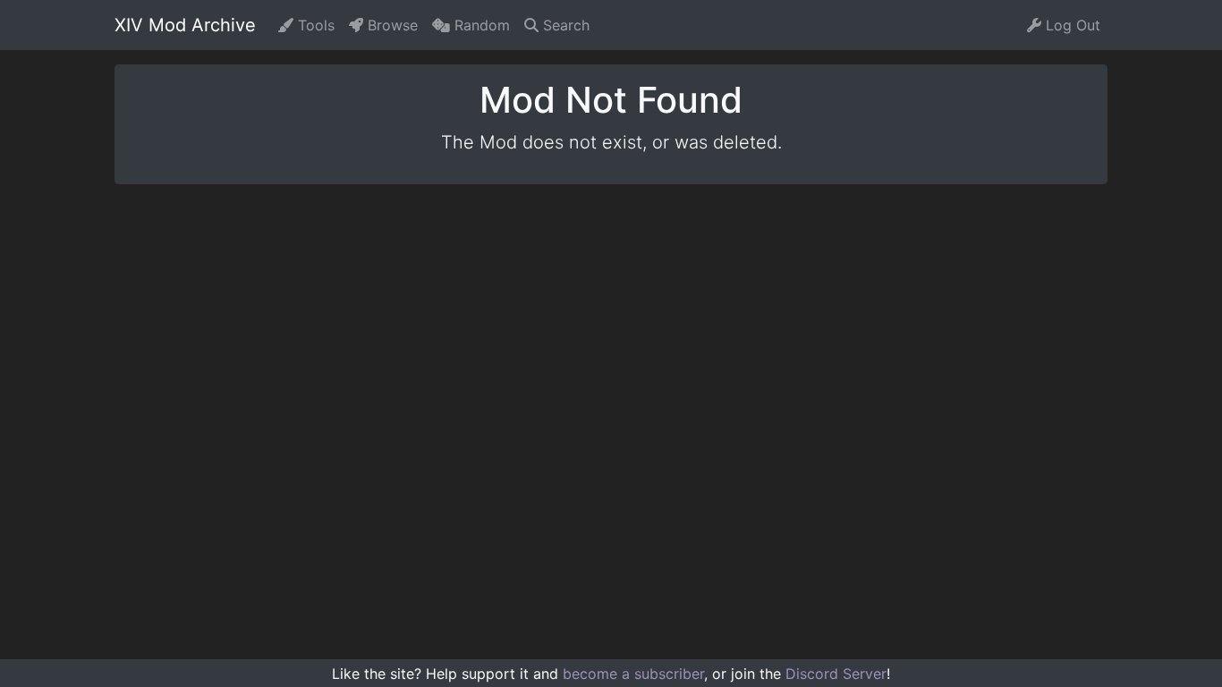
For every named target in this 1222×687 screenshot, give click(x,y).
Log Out (1070, 25)
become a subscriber (633, 674)
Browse (390, 25)
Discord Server (836, 674)
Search (564, 25)
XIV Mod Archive (185, 25)
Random (480, 25)
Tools (314, 25)
